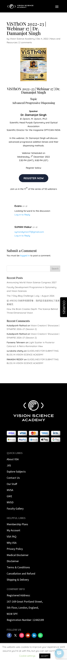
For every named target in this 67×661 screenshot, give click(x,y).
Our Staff (12, 484)
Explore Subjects (16, 471)
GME (9, 496)
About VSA (13, 459)
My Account (13, 530)
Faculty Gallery (15, 508)
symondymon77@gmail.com (29, 231)
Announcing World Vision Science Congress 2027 (31, 282)
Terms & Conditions (18, 567)
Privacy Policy (15, 549)
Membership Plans (17, 524)
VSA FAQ (11, 536)
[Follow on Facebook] (9, 635)
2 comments (25, 42)
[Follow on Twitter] (15, 635)
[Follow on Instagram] (21, 635)
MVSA (10, 490)
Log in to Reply (22, 214)
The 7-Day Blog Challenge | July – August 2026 (30, 295)
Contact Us (13, 477)
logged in (25, 255)
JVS (9, 465)
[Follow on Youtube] (27, 635)
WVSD (10, 502)
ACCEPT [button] (44, 656)
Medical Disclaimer (18, 555)
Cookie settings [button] (27, 655)
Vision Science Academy (22, 38)
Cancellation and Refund (21, 573)
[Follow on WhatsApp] (40, 635)
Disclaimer (13, 561)
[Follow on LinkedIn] (34, 635)
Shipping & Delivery (18, 579)
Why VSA (12, 543)
